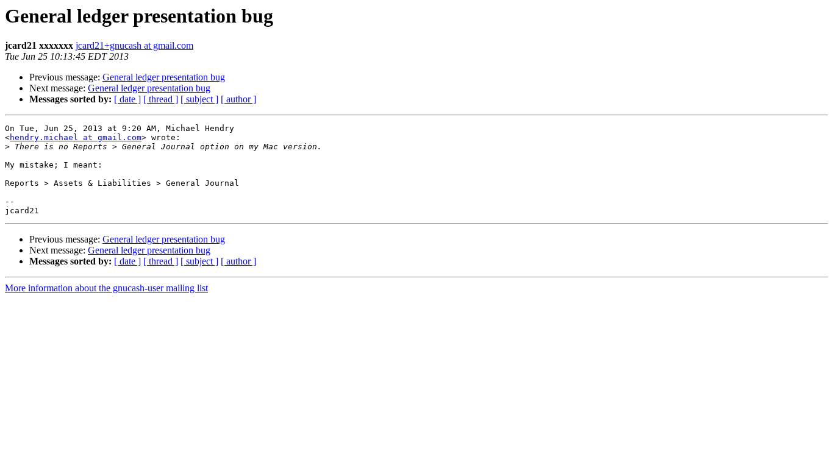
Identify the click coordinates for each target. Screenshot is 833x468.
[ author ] (238, 99)
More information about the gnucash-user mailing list (106, 288)
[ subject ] (199, 99)
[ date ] (127, 99)
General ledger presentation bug (163, 77)
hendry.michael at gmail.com (75, 137)
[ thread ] (160, 99)
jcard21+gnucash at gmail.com (134, 45)
